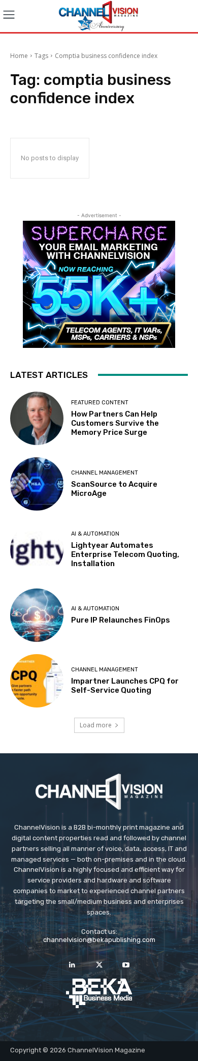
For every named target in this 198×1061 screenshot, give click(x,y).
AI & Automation (95, 534)
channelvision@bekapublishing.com (99, 940)
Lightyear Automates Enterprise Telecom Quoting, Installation (125, 554)
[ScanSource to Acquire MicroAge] (36, 484)
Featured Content (99, 402)
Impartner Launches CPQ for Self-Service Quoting (125, 685)
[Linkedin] (72, 965)
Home (19, 55)
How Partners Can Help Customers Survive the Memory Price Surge (115, 423)
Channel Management (104, 473)
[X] (99, 965)
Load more (96, 725)
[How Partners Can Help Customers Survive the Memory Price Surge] (36, 418)
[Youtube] (126, 965)
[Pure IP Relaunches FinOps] (36, 615)
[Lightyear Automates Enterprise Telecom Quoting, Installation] (36, 549)
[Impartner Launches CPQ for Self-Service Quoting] (36, 681)
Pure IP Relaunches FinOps (120, 620)
